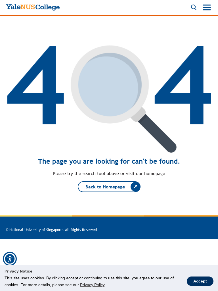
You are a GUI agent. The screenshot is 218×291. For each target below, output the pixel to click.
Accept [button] (200, 281)
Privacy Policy (92, 284)
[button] (10, 259)
